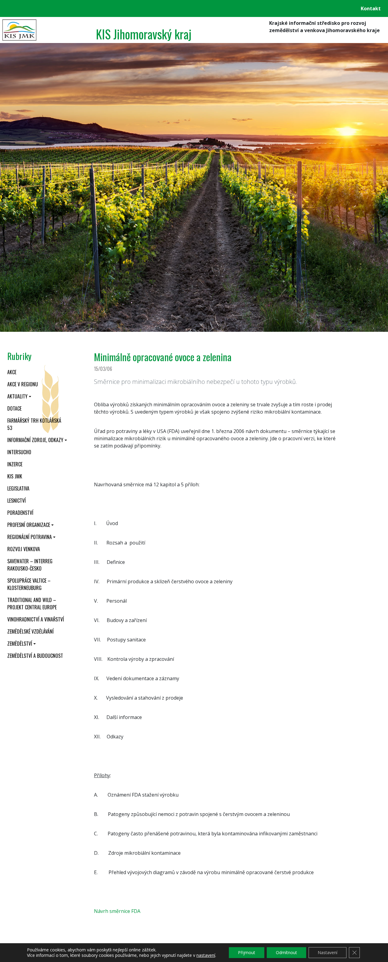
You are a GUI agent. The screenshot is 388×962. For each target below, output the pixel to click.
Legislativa (18, 488)
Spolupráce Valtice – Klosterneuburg (29, 584)
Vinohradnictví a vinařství (35, 619)
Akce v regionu (22, 384)
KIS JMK (14, 476)
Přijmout (246, 952)
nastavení (205, 955)
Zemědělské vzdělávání (30, 631)
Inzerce (14, 464)
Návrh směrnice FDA (117, 911)
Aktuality (17, 396)
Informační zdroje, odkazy (35, 440)
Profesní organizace (28, 524)
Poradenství (20, 512)
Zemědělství (19, 643)
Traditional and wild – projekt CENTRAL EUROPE (32, 603)
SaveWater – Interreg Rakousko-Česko (29, 565)
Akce (11, 372)
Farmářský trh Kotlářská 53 (34, 424)
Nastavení (327, 952)
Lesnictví (16, 500)
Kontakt (371, 8)
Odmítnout (286, 952)
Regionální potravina (29, 537)
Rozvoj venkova (23, 549)
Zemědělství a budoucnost (35, 655)
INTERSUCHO (19, 452)
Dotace (14, 408)
